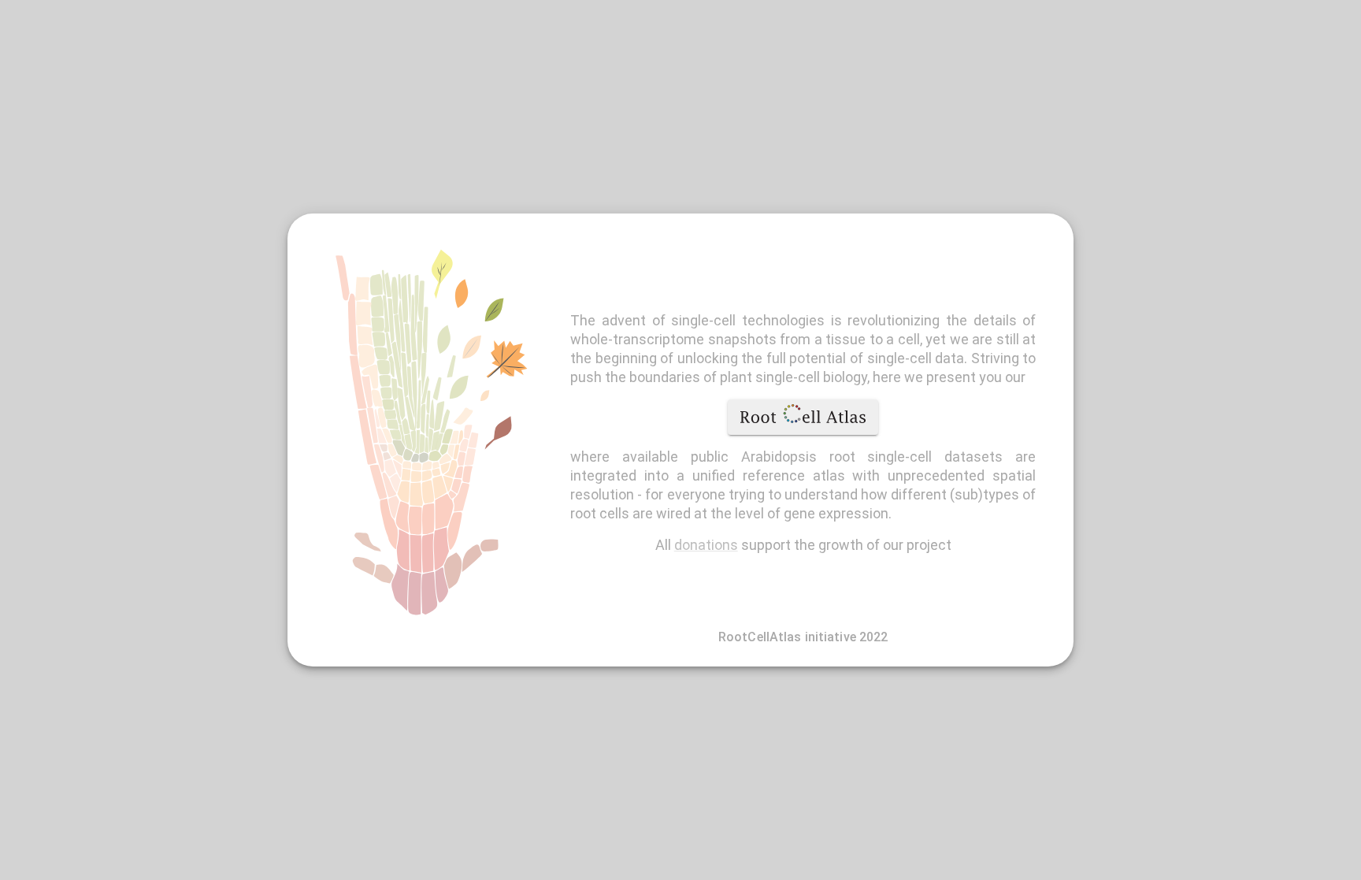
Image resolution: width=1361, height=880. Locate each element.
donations (706, 545)
